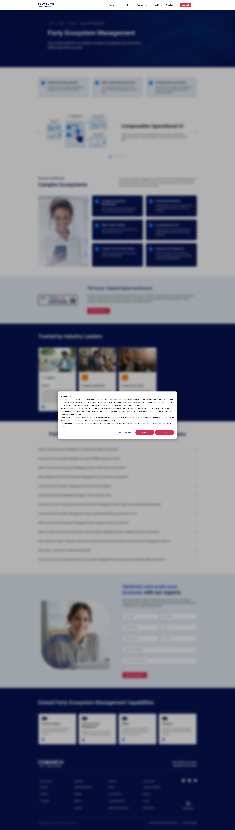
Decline (164, 432)
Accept (145, 432)
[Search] (195, 5)
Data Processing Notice (155, 423)
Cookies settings (125, 432)
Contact (185, 5)
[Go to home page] (46, 5)
